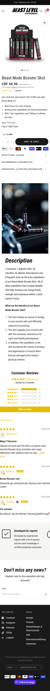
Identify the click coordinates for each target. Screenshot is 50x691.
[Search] (41, 11)
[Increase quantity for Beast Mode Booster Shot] (12, 141)
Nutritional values (13, 155)
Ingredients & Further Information (22, 169)
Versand (29, 622)
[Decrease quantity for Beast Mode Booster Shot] (4, 141)
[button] (12, 389)
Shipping (14, 87)
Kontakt (29, 617)
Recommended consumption (17, 162)
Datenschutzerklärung (36, 639)
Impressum (31, 643)
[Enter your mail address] (45, 594)
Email (4, 589)
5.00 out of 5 (32, 379)
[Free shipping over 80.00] (25, 2)
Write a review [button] (25, 409)
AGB (28, 635)
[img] (7, 429)
